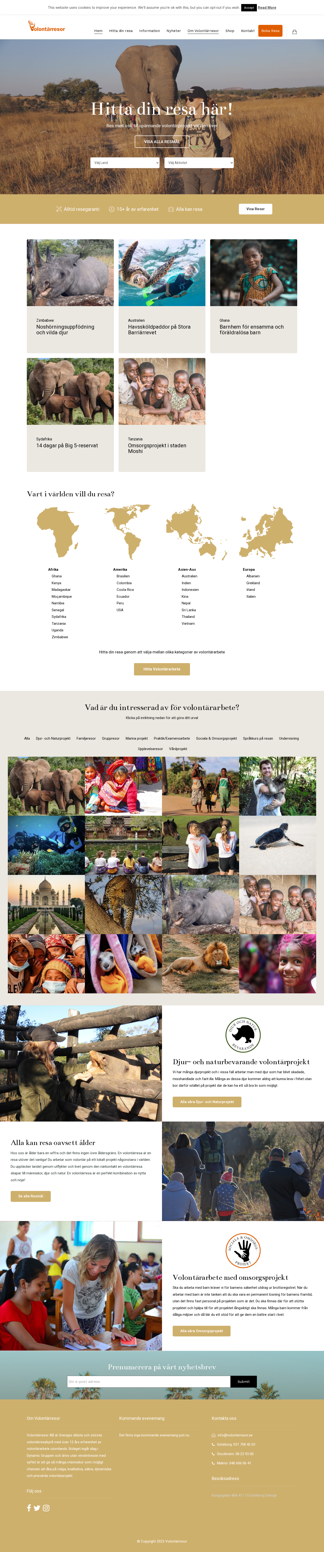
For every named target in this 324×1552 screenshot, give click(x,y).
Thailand (188, 617)
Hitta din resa (121, 31)
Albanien (253, 576)
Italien (251, 596)
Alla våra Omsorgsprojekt (201, 1331)
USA (120, 610)
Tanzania (59, 623)
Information (149, 31)
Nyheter (174, 31)
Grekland (253, 583)
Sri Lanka (189, 610)
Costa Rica (125, 590)
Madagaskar (61, 590)
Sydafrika (59, 617)
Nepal (186, 603)
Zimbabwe (60, 637)
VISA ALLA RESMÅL (162, 141)
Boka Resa (270, 31)
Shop (230, 31)
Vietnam (188, 623)
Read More (267, 7)
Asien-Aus (187, 569)
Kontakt (248, 31)
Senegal (58, 610)
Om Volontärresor (203, 31)
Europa (249, 569)
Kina (185, 596)
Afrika (53, 569)
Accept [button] (249, 7)
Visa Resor (255, 209)
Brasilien (123, 576)
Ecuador (123, 596)
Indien (186, 583)
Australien (189, 576)
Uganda (57, 630)
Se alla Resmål (30, 1196)
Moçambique (62, 596)
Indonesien (190, 590)
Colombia (124, 583)
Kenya (56, 583)
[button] (162, 669)
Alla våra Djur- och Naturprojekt (207, 1102)
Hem (98, 31)
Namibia (58, 603)
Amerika (120, 569)
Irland (250, 590)
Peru (120, 603)
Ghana (57, 576)
